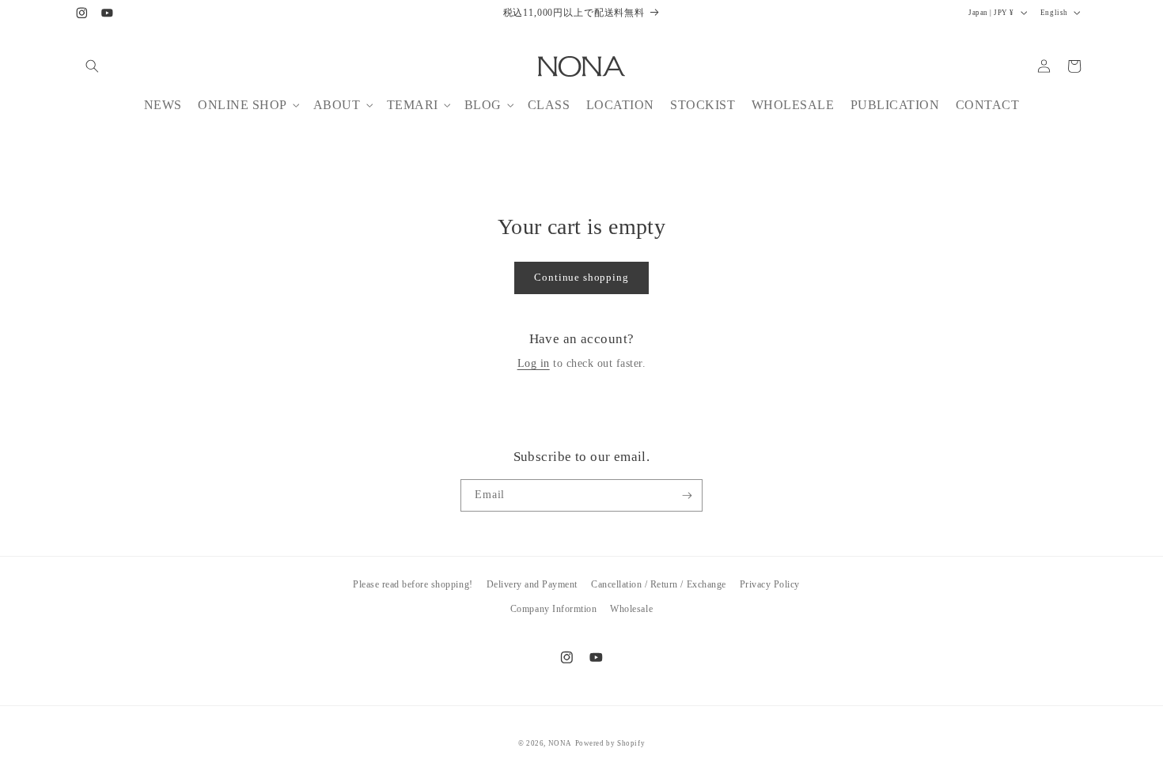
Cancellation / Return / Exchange (658, 584)
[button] (92, 66)
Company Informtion (553, 608)
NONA (560, 743)
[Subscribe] (687, 495)
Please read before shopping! (412, 584)
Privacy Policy (770, 584)
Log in (533, 363)
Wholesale (631, 608)
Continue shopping (581, 277)
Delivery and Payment (532, 584)
